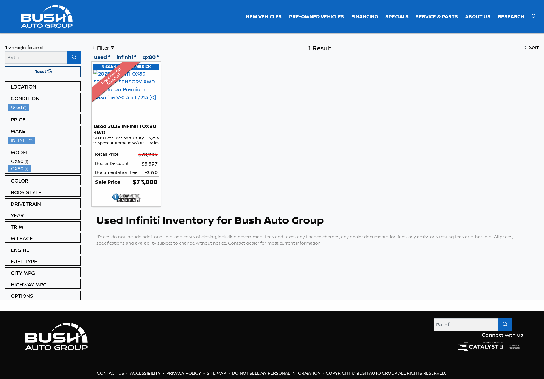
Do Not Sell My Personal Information (277, 373)
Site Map (217, 373)
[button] (264, 16)
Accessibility (146, 373)
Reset (40, 71)
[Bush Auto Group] (47, 16)
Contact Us (111, 373)
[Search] (74, 57)
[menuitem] (44, 107)
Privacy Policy (184, 373)
